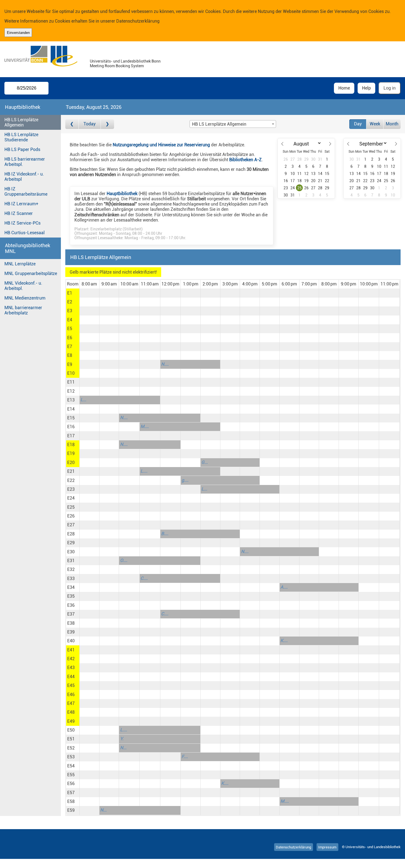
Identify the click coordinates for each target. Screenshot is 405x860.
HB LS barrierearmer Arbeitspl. (24, 162)
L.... (144, 471)
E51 (71, 739)
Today (89, 123)
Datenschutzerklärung (138, 21)
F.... (185, 756)
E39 (71, 632)
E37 (71, 614)
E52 (71, 748)
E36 (71, 605)
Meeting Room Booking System (117, 66)
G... (204, 462)
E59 (71, 810)
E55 (71, 774)
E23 (71, 489)
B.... (164, 533)
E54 (71, 766)
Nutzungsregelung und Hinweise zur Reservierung (161, 144)
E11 (71, 382)
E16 (71, 426)
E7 (69, 346)
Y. (121, 738)
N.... (165, 364)
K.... (284, 640)
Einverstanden (18, 33)
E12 (71, 391)
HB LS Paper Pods (22, 149)
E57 (71, 792)
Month (392, 123)
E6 (69, 337)
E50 (71, 730)
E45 (71, 685)
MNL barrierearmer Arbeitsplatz (23, 310)
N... (123, 747)
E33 (71, 578)
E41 (71, 650)
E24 (71, 498)
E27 (71, 524)
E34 (71, 587)
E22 (71, 480)
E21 (71, 471)
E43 (71, 667)
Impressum (327, 847)
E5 (69, 328)
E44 (71, 676)
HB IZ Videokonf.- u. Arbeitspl (24, 176)
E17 (71, 435)
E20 (71, 462)
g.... (185, 480)
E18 (71, 444)
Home (344, 88)
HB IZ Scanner (18, 213)
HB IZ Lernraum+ (21, 203)
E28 (71, 534)
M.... (145, 426)
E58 (71, 801)
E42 (71, 658)
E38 (71, 623)
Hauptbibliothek (122, 193)
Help (366, 88)
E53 (71, 756)
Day (358, 123)
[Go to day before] (72, 124)
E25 (71, 507)
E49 (71, 721)
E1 (69, 293)
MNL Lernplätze (20, 263)
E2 (69, 301)
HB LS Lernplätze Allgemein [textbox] (219, 124)
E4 (69, 319)
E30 (71, 551)
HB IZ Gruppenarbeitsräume (25, 191)
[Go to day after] (107, 124)
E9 (69, 364)
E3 (69, 310)
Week (375, 123)
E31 (71, 560)
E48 (71, 712)
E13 (71, 400)
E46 (71, 694)
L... (83, 399)
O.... (123, 560)
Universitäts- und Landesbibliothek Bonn (125, 61)
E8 (69, 355)
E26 (71, 516)
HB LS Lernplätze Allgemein (21, 122)
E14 (71, 409)
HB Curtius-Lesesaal (24, 232)
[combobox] (233, 124)
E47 (71, 703)
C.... (144, 578)
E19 (71, 453)
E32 (71, 569)
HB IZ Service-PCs (22, 223)
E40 (71, 640)
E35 (71, 596)
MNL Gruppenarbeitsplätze (30, 273)
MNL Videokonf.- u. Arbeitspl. (23, 286)
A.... (284, 587)
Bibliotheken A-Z (245, 159)
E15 (71, 417)
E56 (71, 783)
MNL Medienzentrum (24, 298)
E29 (71, 542)
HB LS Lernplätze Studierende (21, 137)
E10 (71, 373)
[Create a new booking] (89, 293)
